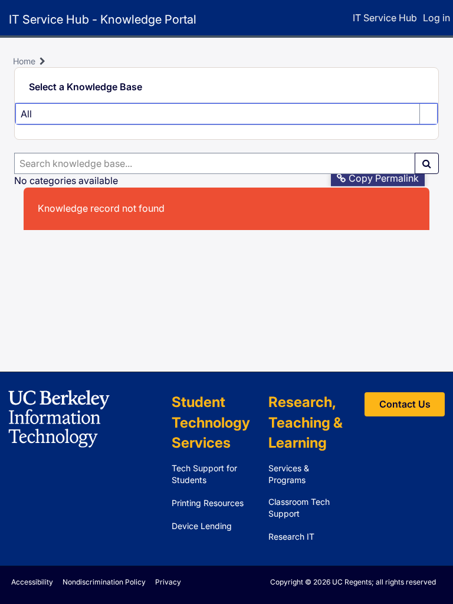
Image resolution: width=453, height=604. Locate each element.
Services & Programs (288, 474)
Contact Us (405, 404)
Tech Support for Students (204, 474)
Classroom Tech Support (299, 507)
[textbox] (214, 163)
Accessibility (32, 581)
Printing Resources (208, 503)
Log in (436, 18)
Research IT (291, 536)
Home (24, 61)
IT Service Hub (385, 18)
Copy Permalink (384, 178)
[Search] (427, 163)
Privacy (168, 581)
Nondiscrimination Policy (104, 581)
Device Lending (202, 526)
